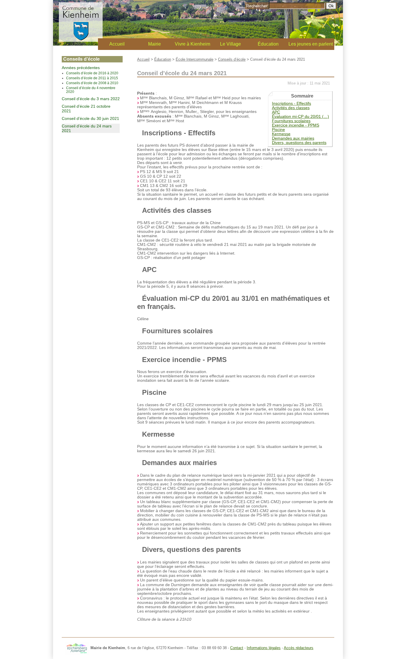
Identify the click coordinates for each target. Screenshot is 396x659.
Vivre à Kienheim (192, 44)
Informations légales (264, 648)
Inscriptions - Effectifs (291, 103)
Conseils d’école (232, 59)
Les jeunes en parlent (310, 44)
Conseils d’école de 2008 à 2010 (92, 83)
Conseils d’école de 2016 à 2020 (92, 73)
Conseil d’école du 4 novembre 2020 (90, 89)
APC (276, 112)
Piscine (278, 129)
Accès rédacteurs (298, 648)
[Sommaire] (139, 133)
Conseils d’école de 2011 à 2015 (92, 78)
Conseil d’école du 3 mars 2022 (91, 98)
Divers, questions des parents (299, 143)
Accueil (117, 44)
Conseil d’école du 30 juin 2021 (90, 118)
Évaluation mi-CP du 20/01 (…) (300, 116)
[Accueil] (81, 40)
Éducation (268, 44)
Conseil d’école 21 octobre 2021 (86, 108)
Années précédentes (81, 67)
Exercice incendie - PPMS (295, 125)
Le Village (230, 44)
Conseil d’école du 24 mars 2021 (87, 128)
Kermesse (281, 134)
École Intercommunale (194, 59)
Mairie (154, 44)
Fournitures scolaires (291, 121)
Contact (236, 648)
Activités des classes (291, 108)
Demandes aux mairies (293, 138)
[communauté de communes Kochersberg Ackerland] (77, 648)
